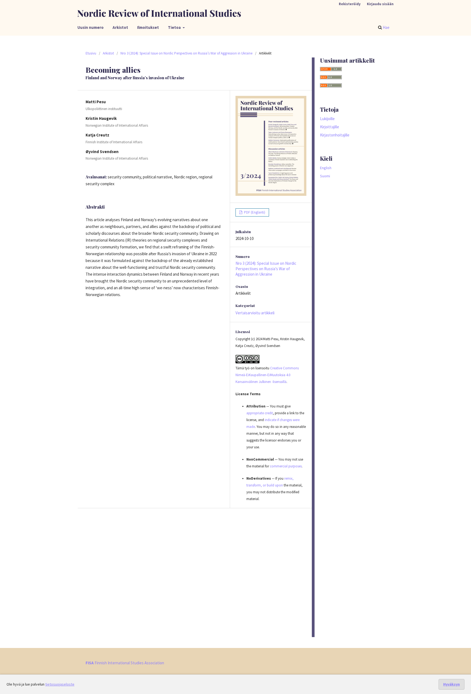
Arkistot (120, 27)
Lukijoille (327, 118)
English (325, 167)
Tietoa (175, 27)
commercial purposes (286, 466)
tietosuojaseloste (59, 684)
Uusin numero (90, 27)
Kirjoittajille (329, 126)
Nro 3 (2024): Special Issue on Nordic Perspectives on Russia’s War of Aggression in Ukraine (186, 53)
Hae (386, 27)
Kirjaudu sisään (380, 4)
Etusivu (91, 53)
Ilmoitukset (148, 27)
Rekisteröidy (350, 4)
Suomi (325, 176)
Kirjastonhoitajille (334, 135)
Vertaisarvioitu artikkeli (254, 312)
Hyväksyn (451, 684)
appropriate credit (259, 413)
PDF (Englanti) (254, 212)
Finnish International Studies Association (125, 662)
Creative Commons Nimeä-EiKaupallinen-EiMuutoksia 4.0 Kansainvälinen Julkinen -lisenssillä (267, 375)
